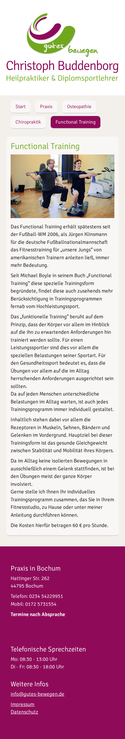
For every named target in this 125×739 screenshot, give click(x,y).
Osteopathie (79, 107)
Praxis (46, 107)
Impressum (22, 704)
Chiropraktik (28, 122)
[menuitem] (20, 107)
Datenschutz (24, 712)
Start (20, 107)
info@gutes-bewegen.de (37, 694)
